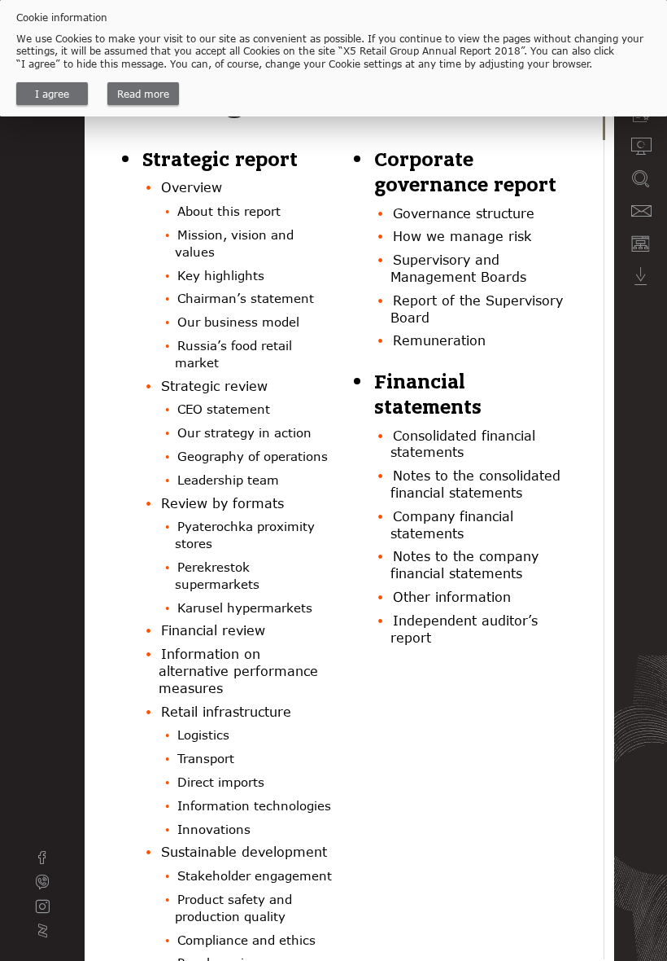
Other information (452, 597)
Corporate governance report (465, 172)
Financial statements (428, 395)
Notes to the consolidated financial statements (475, 484)
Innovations (214, 829)
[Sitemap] (640, 243)
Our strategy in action (244, 432)
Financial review (213, 630)
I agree (52, 93)
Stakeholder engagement (254, 875)
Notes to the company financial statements (464, 565)
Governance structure (463, 213)
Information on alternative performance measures (238, 671)
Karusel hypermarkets (244, 607)
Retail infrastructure (226, 711)
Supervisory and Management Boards (458, 268)
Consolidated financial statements (462, 444)
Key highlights (220, 275)
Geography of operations (252, 456)
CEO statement (223, 409)
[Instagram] (42, 906)
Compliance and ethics (246, 939)
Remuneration (439, 340)
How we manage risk (462, 236)
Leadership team (228, 479)
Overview (191, 187)
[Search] (640, 178)
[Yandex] (42, 931)
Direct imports (220, 782)
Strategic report (220, 159)
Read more (143, 93)
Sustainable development (244, 852)
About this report (229, 211)
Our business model (238, 321)
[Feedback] (640, 211)
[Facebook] (42, 857)
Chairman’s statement (245, 298)
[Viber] (42, 882)
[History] (640, 145)
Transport (205, 758)
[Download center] (640, 276)
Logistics (203, 734)
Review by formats (222, 503)
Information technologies (254, 805)
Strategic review (214, 386)
